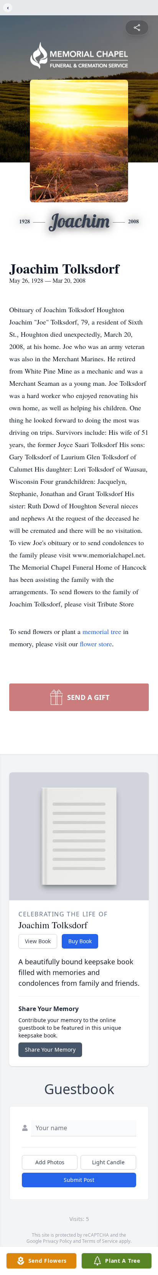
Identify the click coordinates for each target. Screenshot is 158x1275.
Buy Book (80, 941)
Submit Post (79, 1179)
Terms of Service (100, 1241)
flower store (96, 643)
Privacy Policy (57, 1241)
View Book (38, 941)
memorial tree (101, 631)
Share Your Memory (50, 1049)
